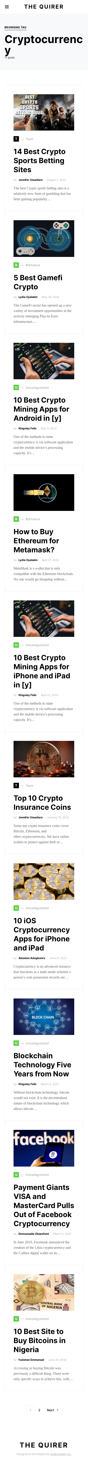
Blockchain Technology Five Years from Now (42, 1064)
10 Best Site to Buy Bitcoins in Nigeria (40, 1340)
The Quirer (44, 6)
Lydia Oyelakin (28, 297)
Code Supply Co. (60, 1454)
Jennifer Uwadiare (31, 179)
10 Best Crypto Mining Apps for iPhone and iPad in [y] (42, 671)
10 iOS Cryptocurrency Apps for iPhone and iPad (42, 934)
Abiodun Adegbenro (32, 958)
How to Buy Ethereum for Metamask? (36, 540)
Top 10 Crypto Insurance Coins (42, 803)
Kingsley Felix (28, 428)
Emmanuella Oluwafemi (34, 1233)
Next (50, 1410)
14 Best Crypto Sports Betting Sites (40, 160)
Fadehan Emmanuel (31, 1359)
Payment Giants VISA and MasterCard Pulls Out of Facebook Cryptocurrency (44, 1205)
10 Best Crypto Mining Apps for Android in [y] (41, 409)
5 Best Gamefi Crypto (38, 282)
